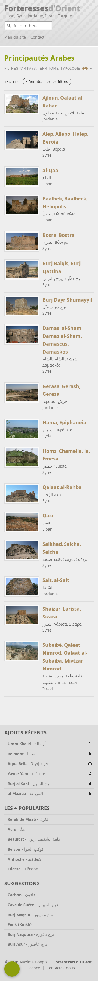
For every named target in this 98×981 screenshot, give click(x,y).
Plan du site (15, 37)
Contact (37, 37)
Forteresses (42, 8)
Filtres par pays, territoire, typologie (45, 68)
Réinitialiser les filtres (46, 81)
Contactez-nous (61, 967)
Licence (33, 967)
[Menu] (12, 969)
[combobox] (28, 25)
